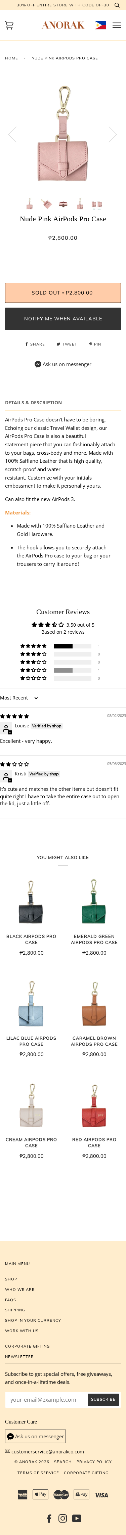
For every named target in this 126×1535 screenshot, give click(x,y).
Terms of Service (38, 1473)
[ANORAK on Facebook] (49, 1520)
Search (63, 1461)
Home (11, 58)
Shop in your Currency (33, 1320)
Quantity (63, 254)
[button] (33, 646)
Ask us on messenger (67, 364)
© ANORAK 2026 (31, 1461)
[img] (14, 716)
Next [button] (108, 134)
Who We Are (20, 1289)
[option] (63, 134)
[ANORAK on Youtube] (77, 1520)
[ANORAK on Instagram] (63, 1520)
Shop (11, 1279)
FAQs (10, 1300)
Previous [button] (16, 134)
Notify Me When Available (63, 319)
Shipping (15, 1310)
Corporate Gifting (27, 1346)
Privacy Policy (94, 1461)
